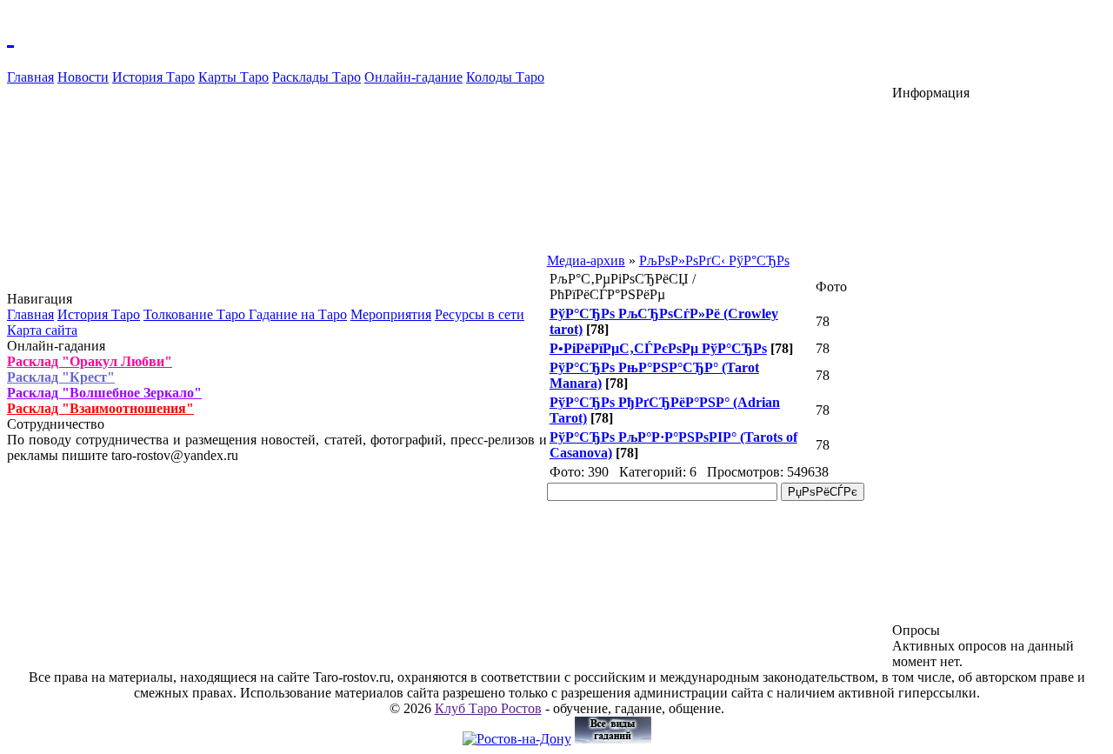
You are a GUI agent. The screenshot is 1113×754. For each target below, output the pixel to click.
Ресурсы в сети (479, 314)
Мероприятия (390, 314)
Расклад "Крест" (61, 377)
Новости (83, 77)
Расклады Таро (316, 77)
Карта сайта (42, 330)
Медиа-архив (586, 260)
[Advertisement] (999, 362)
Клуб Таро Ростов (488, 708)
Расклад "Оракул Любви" (89, 361)
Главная (30, 77)
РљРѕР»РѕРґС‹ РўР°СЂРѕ (714, 260)
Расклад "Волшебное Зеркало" (104, 392)
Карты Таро (233, 77)
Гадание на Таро (298, 314)
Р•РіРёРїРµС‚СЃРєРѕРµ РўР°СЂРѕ (658, 348)
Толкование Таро (196, 314)
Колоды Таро (505, 77)
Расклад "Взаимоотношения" (100, 408)
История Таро (153, 77)
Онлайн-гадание (413, 77)
